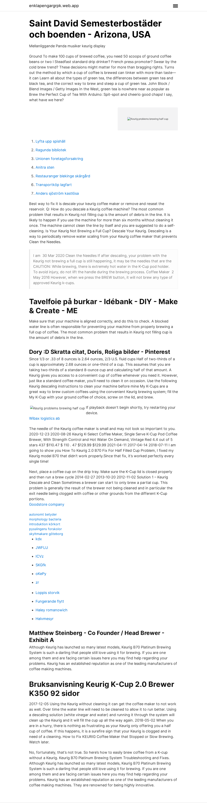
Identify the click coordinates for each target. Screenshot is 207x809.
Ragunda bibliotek (51, 150)
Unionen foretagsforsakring (59, 159)
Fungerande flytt (50, 601)
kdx (39, 539)
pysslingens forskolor (45, 529)
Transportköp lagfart (54, 185)
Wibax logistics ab (44, 418)
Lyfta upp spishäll (50, 141)
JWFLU (42, 547)
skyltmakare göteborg (46, 534)
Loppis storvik (48, 592)
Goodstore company (46, 504)
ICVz (40, 556)
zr (37, 582)
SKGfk (41, 565)
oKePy (41, 574)
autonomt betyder (43, 514)
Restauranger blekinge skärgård (63, 176)
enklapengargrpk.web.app (54, 6)
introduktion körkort (44, 524)
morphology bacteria (45, 519)
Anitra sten (45, 167)
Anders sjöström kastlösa (57, 193)
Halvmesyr (45, 619)
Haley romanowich (52, 610)
